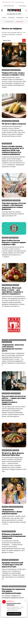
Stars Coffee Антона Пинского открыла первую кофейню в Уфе (14, 242)
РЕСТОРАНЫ (22, 6)
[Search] (26, 10)
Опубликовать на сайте (14, 14)
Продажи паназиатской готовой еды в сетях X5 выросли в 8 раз (12, 565)
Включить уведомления (14, 613)
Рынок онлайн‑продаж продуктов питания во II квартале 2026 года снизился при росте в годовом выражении (13, 150)
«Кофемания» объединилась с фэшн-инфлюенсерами (12, 511)
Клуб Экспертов (9, 6)
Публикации (11, 17)
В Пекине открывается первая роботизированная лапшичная (14, 536)
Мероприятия (20, 17)
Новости (4, 17)
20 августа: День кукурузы (14, 124)
